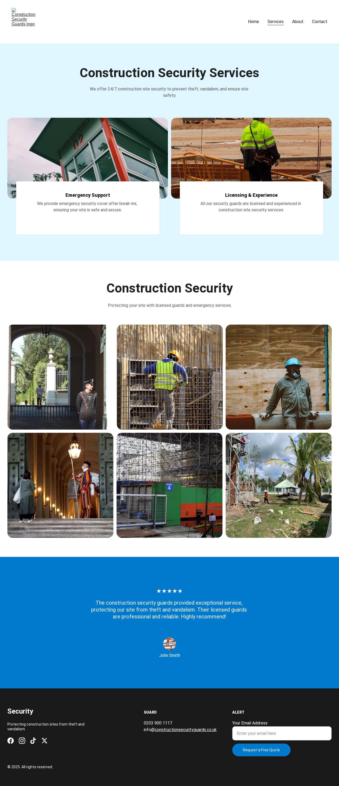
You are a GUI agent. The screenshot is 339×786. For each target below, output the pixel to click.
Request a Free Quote (261, 750)
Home (253, 21)
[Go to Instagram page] (22, 740)
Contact (319, 21)
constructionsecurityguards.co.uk (186, 729)
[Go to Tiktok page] (33, 740)
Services (275, 21)
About (298, 21)
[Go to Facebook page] (10, 740)
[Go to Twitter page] (44, 740)
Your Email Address (249, 723)
